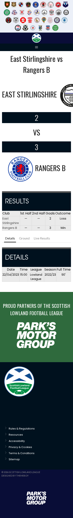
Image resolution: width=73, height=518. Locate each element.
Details (10, 238)
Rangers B (9, 228)
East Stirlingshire (10, 220)
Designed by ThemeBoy (15, 475)
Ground (24, 238)
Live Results (42, 238)
